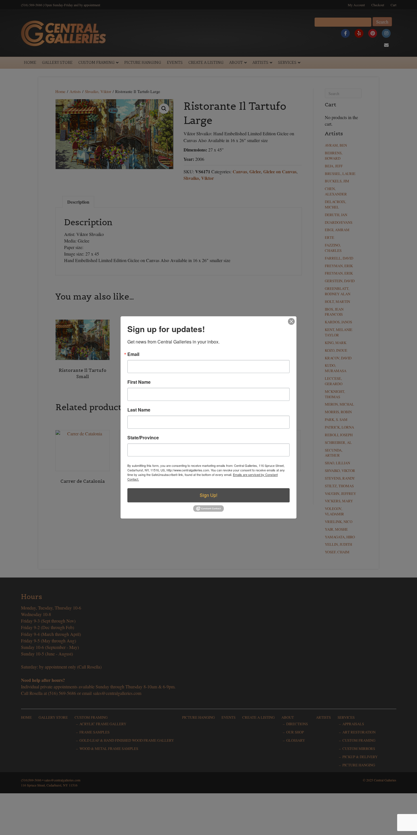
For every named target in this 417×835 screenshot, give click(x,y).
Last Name (138, 410)
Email (133, 354)
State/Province (143, 437)
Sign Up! (208, 495)
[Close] (291, 321)
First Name (139, 382)
